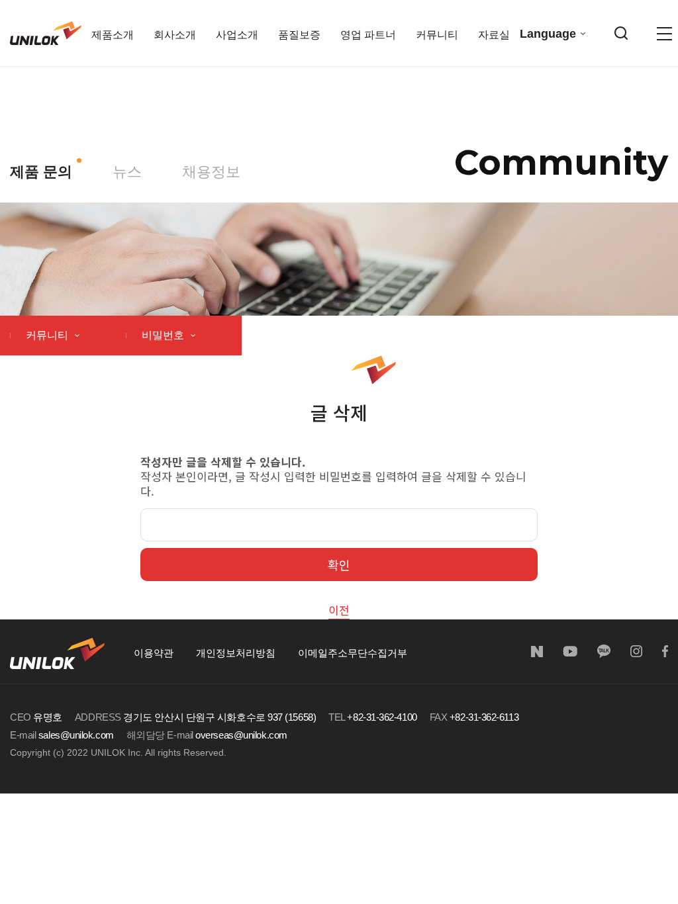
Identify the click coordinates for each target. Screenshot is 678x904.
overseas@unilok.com (241, 735)
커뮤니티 (48, 335)
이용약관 (153, 652)
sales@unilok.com (76, 735)
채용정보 (211, 172)
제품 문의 (41, 172)
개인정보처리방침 (235, 652)
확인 (339, 564)
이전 (339, 610)
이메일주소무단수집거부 (352, 652)
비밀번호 (164, 335)
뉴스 (127, 172)
